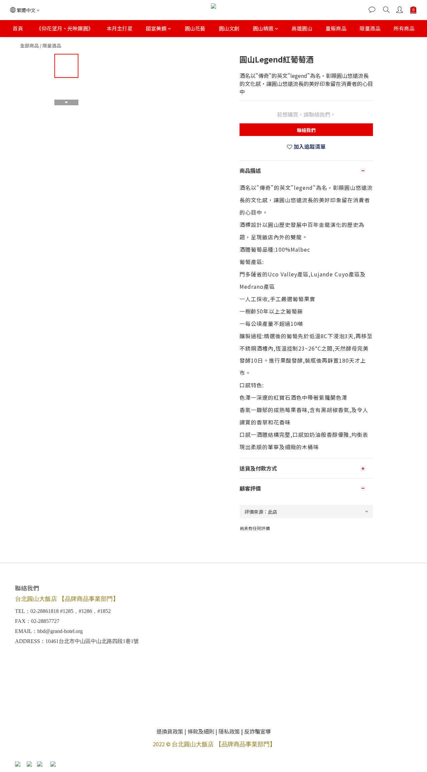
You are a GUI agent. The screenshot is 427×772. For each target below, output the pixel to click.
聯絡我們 (306, 130)
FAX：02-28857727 (37, 621)
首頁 (18, 28)
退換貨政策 (169, 731)
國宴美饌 (156, 28)
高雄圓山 (302, 28)
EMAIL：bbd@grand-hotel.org (49, 631)
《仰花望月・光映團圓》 (64, 28)
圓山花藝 (195, 28)
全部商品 (29, 45)
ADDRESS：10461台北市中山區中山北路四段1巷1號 (77, 641)
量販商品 (336, 28)
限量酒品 (370, 28)
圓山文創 (229, 28)
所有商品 (404, 28)
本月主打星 (120, 28)
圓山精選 (263, 28)
